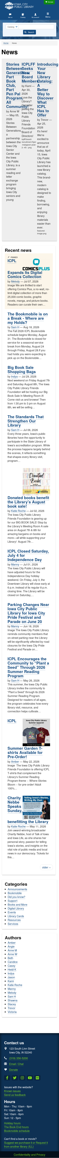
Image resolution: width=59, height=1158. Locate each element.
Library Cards (16, 916)
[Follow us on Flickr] (37, 1078)
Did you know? (16, 897)
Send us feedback (15, 1095)
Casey (11, 966)
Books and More (17, 904)
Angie (11, 946)
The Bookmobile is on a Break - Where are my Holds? (28, 318)
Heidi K (12, 969)
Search (30, 32)
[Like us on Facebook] (7, 1078)
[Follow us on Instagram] (22, 1078)
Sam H (15, 327)
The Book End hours (16, 1127)
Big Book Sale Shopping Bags (22, 369)
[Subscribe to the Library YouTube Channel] (30, 1078)
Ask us (10, 17)
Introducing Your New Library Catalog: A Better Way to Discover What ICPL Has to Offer (47, 89)
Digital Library (16, 908)
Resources (14, 920)
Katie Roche (18, 511)
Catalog (22, 17)
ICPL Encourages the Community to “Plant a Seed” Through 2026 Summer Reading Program (28, 667)
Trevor (11, 1008)
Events (12, 912)
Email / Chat (16, 1064)
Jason (11, 977)
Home (6, 43)
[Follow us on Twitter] (15, 1078)
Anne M (12, 950)
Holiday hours (12, 1123)
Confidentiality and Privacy (29, 1154)
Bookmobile (15, 893)
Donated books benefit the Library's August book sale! (28, 502)
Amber (15, 761)
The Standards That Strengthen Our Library (26, 421)
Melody (15, 281)
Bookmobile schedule (17, 1131)
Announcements (17, 889)
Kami (11, 981)
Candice (13, 962)
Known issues (12, 1091)
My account (35, 17)
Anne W (12, 954)
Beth (10, 958)
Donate (50, 2)
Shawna (12, 1000)
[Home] (20, 5)
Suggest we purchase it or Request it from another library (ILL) (26, 1144)
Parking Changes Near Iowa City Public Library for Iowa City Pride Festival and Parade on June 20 (28, 613)
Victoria (12, 1012)
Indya (14, 376)
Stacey (12, 1004)
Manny (15, 564)
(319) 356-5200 (18, 1058)
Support (12, 901)
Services (13, 924)
